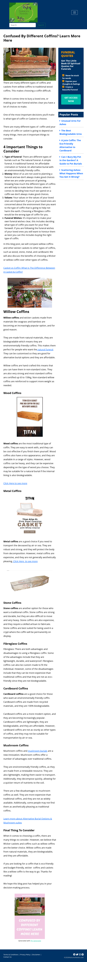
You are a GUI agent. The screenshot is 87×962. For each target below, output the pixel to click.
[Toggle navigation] (74, 12)
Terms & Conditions (10, 954)
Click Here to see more (15, 483)
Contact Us (7, 957)
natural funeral (45, 349)
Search (41, 25)
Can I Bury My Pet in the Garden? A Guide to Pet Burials (70, 160)
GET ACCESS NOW (70, 99)
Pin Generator (36, 941)
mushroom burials (37, 750)
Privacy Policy (25, 954)
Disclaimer (36, 954)
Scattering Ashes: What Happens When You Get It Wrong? (71, 173)
